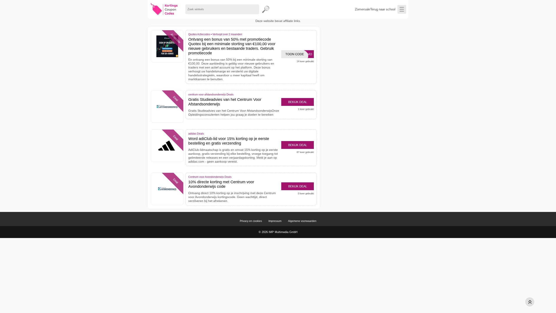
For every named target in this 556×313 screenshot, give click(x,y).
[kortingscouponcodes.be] (164, 9)
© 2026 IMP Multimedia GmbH (278, 232)
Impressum (274, 221)
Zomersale (362, 9)
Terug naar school (382, 9)
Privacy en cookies (251, 221)
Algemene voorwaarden (302, 221)
